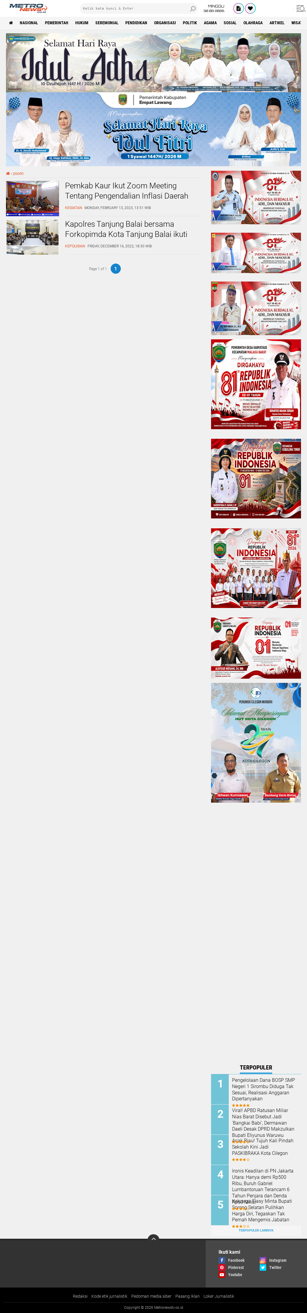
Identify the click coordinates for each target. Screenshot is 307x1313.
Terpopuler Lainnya (256, 1230)
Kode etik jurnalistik (109, 1296)
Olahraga (253, 22)
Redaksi (80, 1296)
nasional (29, 22)
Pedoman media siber (151, 1296)
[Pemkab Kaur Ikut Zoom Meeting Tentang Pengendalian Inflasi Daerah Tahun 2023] (32, 214)
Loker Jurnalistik (219, 1296)
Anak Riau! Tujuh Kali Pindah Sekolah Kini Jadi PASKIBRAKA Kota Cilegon (263, 1147)
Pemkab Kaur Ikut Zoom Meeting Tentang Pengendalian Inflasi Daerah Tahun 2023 (126, 196)
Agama (210, 22)
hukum (81, 22)
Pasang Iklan (187, 1296)
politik (190, 22)
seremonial (106, 22)
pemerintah (56, 22)
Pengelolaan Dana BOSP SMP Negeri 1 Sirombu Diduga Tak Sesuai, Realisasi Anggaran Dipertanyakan (263, 1089)
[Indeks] (238, 8)
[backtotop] (153, 1240)
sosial (230, 22)
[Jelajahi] (300, 8)
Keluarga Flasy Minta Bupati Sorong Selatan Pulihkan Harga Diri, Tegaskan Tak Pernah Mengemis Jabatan (262, 1210)
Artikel (277, 22)
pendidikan (136, 22)
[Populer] (250, 8)
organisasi (165, 22)
